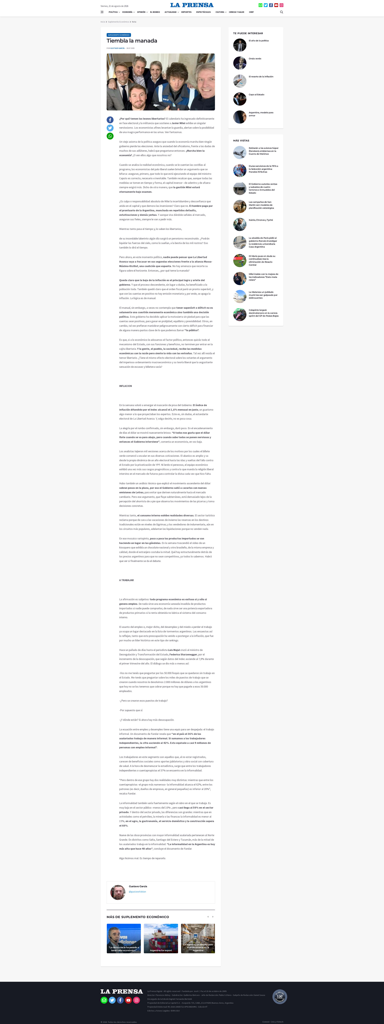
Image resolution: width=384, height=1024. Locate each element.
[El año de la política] (239, 45)
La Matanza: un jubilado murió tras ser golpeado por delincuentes (263, 295)
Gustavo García (117, 48)
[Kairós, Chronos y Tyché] (239, 224)
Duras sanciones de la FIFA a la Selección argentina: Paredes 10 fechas (263, 169)
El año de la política (259, 40)
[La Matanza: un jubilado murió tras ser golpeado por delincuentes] (239, 296)
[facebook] (271, 5)
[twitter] (266, 5)
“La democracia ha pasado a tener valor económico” (124, 949)
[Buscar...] (281, 12)
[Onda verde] (239, 63)
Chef (251, 12)
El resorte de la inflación (261, 76)
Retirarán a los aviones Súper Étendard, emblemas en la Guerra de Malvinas (264, 151)
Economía (127, 12)
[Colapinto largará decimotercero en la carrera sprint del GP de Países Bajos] (239, 314)
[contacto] (260, 5)
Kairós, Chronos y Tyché (261, 220)
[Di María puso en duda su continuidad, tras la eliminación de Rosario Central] (239, 260)
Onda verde (255, 58)
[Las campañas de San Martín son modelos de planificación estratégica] (239, 206)
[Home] (122, 993)
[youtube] (276, 5)
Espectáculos (203, 12)
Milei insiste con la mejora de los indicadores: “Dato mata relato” (263, 277)
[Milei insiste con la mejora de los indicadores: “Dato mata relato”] (239, 278)
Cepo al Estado (256, 94)
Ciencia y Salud (236, 12)
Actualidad (171, 12)
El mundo (155, 12)
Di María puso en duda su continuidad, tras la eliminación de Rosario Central (262, 260)
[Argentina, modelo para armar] (239, 117)
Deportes (186, 12)
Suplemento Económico (118, 21)
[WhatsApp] (110, 136)
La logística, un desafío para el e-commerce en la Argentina (198, 947)
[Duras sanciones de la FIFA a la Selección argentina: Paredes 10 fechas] (239, 170)
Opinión (141, 12)
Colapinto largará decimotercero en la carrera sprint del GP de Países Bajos (264, 313)
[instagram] (281, 5)
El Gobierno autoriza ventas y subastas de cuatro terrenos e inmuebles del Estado (263, 188)
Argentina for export (161, 950)
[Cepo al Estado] (239, 99)
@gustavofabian (137, 891)
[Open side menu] (102, 11)
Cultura (220, 12)
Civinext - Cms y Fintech (272, 1021)
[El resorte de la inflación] (239, 81)
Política (113, 12)
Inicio (103, 21)
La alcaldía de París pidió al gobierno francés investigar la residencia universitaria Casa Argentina (263, 242)
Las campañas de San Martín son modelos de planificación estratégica (261, 205)
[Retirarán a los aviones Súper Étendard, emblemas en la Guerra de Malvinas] (239, 152)
